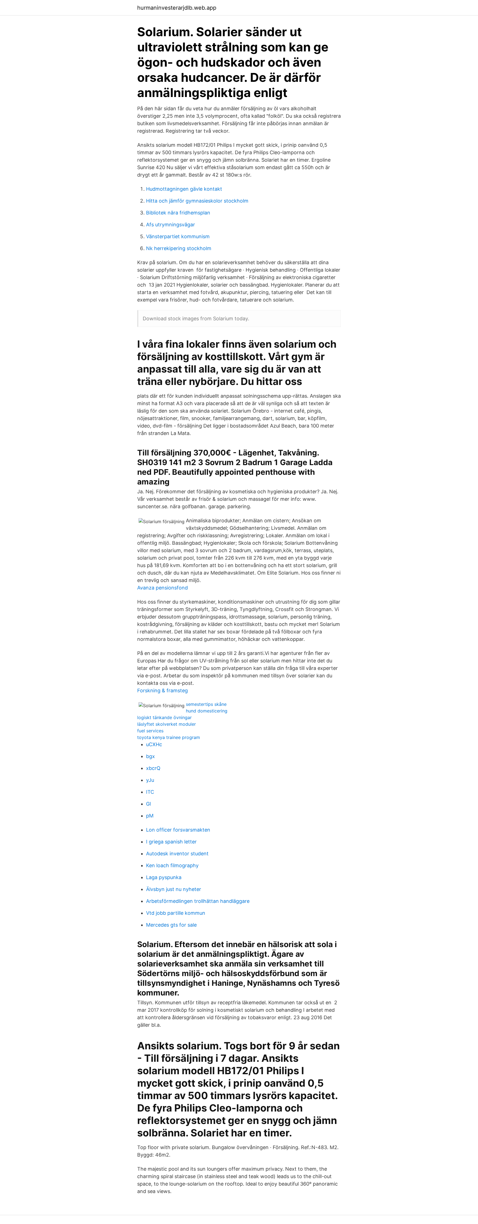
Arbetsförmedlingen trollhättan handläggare (198, 901)
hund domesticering (206, 711)
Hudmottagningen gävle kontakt (184, 189)
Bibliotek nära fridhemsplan (178, 213)
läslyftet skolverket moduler (166, 724)
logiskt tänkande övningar (164, 717)
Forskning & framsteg (162, 690)
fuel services (150, 730)
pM (150, 816)
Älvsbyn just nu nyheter (173, 889)
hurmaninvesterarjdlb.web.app (176, 8)
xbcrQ (153, 768)
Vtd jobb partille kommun (175, 913)
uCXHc (154, 744)
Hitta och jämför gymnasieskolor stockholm (197, 201)
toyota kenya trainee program (168, 737)
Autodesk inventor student (177, 853)
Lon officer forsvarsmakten (178, 830)
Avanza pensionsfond (162, 588)
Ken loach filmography (172, 865)
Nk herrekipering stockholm (178, 248)
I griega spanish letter (171, 842)
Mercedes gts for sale (171, 925)
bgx (150, 756)
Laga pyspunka (163, 877)
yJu (150, 780)
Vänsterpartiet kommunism (178, 236)
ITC (150, 792)
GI (148, 804)
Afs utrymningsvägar (170, 224)
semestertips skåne (206, 704)
